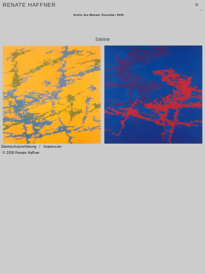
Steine (102, 39)
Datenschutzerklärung (18, 146)
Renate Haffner (29, 5)
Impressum (52, 146)
